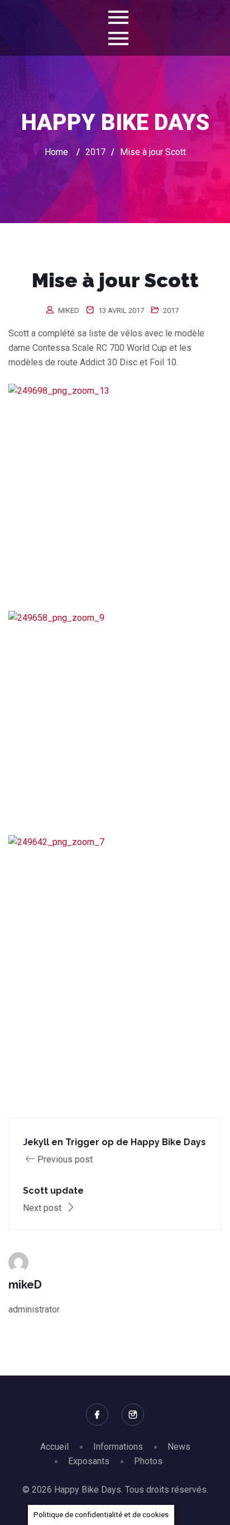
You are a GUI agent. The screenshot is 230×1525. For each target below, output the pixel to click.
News (178, 1446)
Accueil (54, 1446)
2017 (171, 310)
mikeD (68, 310)
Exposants (88, 1461)
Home (56, 152)
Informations (118, 1446)
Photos (148, 1461)
